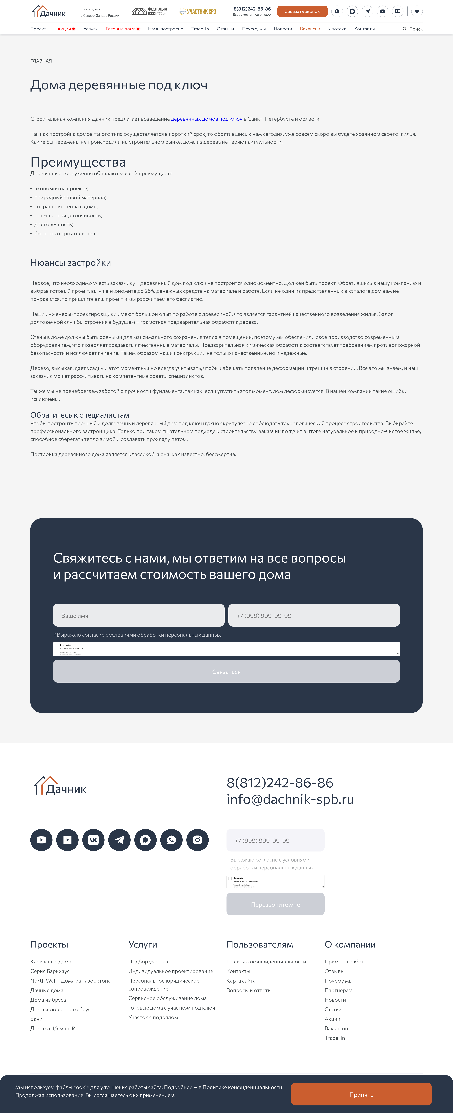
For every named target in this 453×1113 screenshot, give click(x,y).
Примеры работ (344, 961)
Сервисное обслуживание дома (167, 998)
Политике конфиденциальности (242, 1087)
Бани (36, 1018)
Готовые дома (121, 28)
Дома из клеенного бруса (61, 1009)
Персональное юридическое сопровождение (163, 984)
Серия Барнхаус (50, 971)
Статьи (333, 1009)
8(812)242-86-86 (252, 8)
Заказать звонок (302, 11)
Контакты (364, 28)
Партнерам (338, 990)
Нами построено (165, 28)
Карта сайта (241, 980)
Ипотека (337, 28)
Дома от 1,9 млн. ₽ (52, 1028)
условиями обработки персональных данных (165, 634)
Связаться (226, 671)
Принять (361, 1094)
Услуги (90, 28)
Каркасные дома (50, 961)
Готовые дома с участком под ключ (171, 1007)
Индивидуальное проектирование (170, 971)
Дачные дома (46, 990)
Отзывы (225, 28)
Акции (64, 28)
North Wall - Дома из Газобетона (70, 980)
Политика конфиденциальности (266, 961)
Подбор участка (148, 961)
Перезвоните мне (275, 904)
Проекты (40, 28)
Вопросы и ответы (249, 990)
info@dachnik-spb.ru (290, 798)
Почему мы (254, 28)
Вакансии (310, 28)
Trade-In (200, 28)
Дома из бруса (48, 999)
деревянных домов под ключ (207, 118)
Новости (283, 28)
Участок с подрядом (153, 1017)
